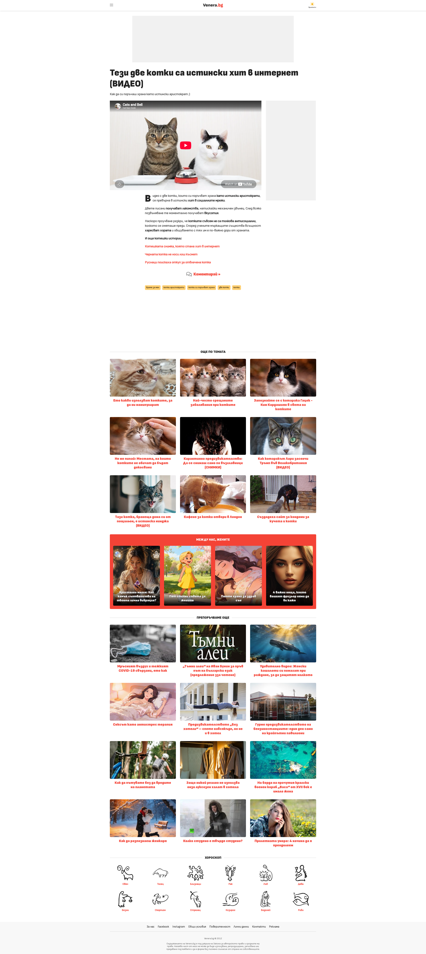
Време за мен (152, 287)
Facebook (163, 926)
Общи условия (197, 926)
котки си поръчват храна (202, 287)
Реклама (274, 926)
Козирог (230, 910)
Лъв (265, 884)
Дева (301, 884)
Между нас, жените (213, 539)
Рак (230, 884)
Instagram (178, 926)
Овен (125, 884)
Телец (160, 884)
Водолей (265, 910)
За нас (150, 926)
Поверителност (219, 926)
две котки (224, 287)
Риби (301, 910)
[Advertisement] (213, 36)
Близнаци (195, 884)
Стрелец (195, 910)
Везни (125, 910)
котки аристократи (174, 287)
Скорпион (160, 910)
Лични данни (241, 926)
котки (236, 287)
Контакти (259, 926)
